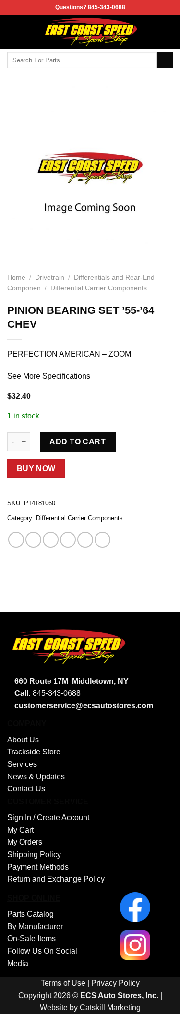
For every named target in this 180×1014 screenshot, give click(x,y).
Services (22, 764)
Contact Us (26, 789)
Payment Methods (38, 867)
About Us (23, 740)
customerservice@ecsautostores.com (83, 706)
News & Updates (36, 777)
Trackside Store (33, 752)
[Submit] (165, 60)
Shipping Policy (34, 854)
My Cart (20, 830)
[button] (13, 32)
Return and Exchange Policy (56, 879)
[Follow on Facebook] (166, 32)
